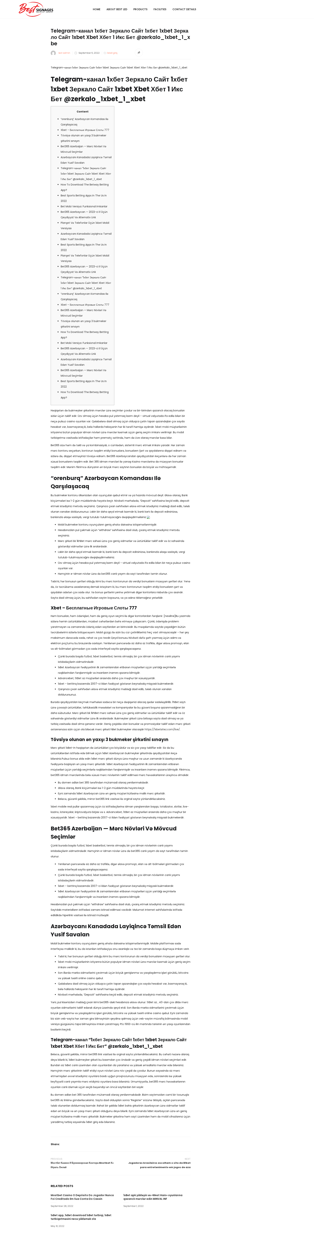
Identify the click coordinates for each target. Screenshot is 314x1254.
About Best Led (116, 9)
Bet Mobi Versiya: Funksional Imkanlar (84, 206)
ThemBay (191, 1248)
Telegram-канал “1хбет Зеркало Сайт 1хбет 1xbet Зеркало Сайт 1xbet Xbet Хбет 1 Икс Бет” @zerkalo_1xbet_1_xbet (86, 173)
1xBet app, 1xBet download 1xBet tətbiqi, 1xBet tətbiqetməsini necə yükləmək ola (81, 1217)
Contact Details (184, 9)
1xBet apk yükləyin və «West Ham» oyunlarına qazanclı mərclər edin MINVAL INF (152, 1197)
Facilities (160, 9)
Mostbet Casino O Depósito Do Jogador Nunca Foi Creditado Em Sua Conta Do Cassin (82, 1197)
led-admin (64, 52)
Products (140, 9)
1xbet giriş (112, 52)
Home (96, 9)
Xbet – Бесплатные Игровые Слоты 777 (85, 130)
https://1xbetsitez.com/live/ (162, 729)
